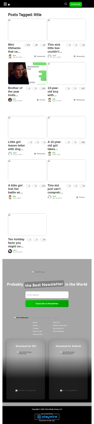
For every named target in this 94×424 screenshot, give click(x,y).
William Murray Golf (60, 325)
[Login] (86, 4)
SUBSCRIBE (76, 4)
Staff (54, 55)
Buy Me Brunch (58, 328)
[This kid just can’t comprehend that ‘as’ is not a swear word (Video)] (67, 171)
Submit (35, 325)
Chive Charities (58, 331)
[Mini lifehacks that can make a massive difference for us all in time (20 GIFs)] (27, 30)
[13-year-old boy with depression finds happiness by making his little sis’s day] (67, 73)
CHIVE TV (56, 322)
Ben (14, 99)
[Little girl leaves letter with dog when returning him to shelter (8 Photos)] (27, 127)
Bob (14, 55)
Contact (36, 328)
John (15, 250)
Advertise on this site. (47, 421)
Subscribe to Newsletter (47, 303)
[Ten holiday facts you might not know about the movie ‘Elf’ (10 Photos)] (27, 225)
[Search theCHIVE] (65, 3)
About (35, 322)
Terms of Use (37, 331)
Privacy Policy (38, 334)
